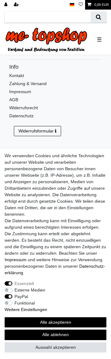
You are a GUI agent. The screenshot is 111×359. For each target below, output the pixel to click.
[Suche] (98, 17)
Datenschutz (21, 115)
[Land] (72, 5)
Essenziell (24, 283)
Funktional (24, 303)
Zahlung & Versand (28, 83)
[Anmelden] (6, 5)
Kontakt (16, 75)
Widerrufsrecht (23, 107)
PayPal (21, 296)
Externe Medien (29, 290)
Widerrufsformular (36, 130)
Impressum (20, 91)
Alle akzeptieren (55, 322)
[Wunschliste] (80, 5)
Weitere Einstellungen (26, 309)
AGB (13, 99)
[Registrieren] (17, 5)
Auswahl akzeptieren (55, 347)
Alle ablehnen (55, 334)
